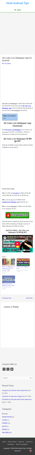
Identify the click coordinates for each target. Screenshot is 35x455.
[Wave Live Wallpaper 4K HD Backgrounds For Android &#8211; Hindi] (8, 262)
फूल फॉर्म (4, 426)
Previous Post (6, 298)
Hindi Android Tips (17, 3)
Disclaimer (10, 444)
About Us (21, 442)
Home (4, 442)
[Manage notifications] (30, 450)
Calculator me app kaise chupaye (12, 396)
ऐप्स (3, 63)
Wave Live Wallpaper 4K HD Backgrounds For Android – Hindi (8, 268)
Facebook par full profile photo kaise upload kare (17, 399)
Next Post (30, 298)
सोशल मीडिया (5, 432)
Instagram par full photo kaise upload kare (15, 390)
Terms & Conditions (22, 444)
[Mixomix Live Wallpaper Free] (23, 262)
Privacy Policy (12, 442)
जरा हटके (4, 420)
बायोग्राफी (4, 429)
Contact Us (29, 442)
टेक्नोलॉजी (4, 423)
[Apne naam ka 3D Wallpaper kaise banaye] (8, 279)
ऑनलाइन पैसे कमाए (7, 417)
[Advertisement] (17, 36)
